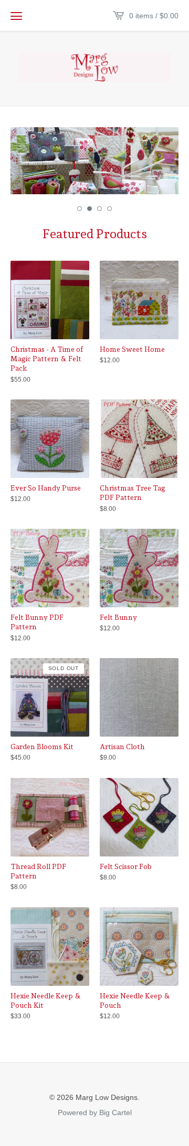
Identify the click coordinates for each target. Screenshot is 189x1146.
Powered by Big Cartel (95, 1112)
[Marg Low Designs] (94, 67)
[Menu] (16, 15)
